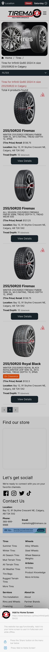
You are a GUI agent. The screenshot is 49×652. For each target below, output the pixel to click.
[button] (24, 326)
